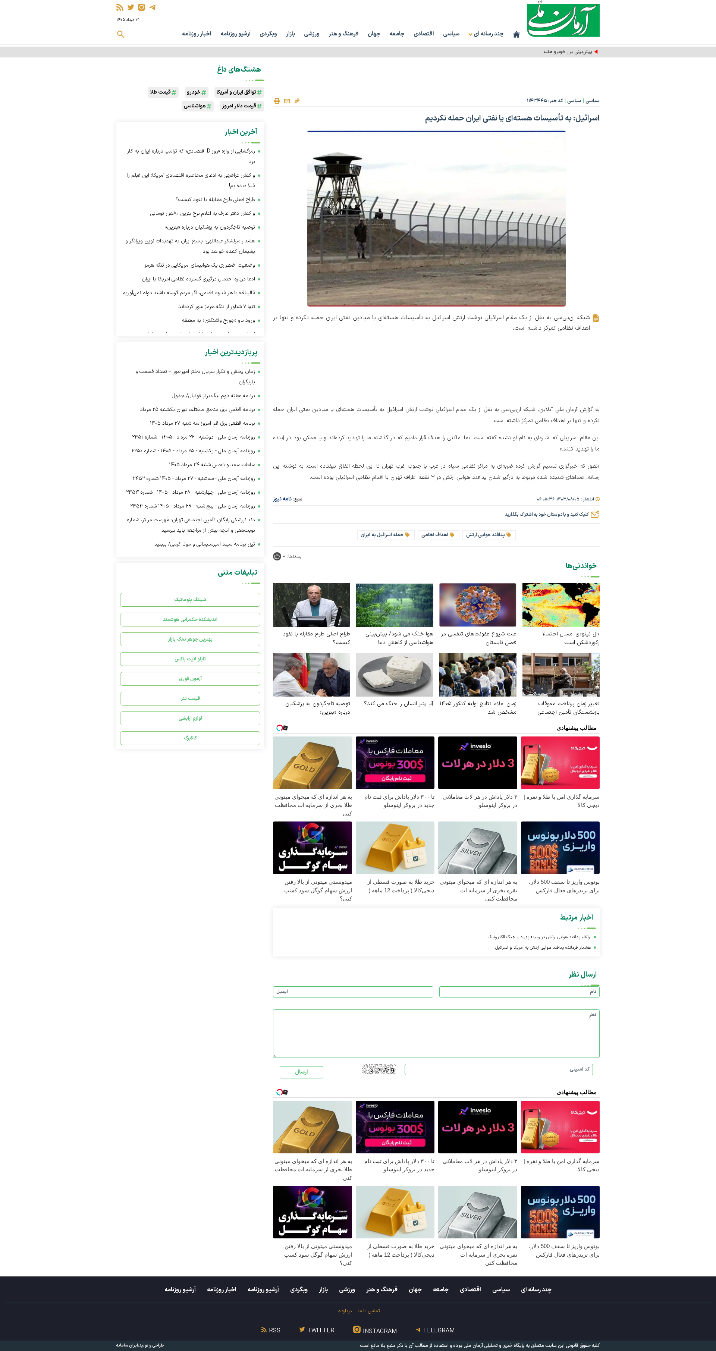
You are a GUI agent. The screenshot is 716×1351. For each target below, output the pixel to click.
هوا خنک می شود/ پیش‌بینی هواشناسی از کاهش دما (399, 638)
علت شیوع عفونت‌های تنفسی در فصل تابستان (478, 638)
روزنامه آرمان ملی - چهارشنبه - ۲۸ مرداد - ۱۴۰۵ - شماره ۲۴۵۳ (190, 492)
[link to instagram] (141, 7)
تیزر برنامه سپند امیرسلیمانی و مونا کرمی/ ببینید (204, 544)
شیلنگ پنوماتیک (190, 599)
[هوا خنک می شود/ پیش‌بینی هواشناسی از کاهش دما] (394, 604)
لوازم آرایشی (190, 718)
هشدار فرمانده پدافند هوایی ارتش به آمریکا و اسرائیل (543, 947)
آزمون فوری (190, 678)
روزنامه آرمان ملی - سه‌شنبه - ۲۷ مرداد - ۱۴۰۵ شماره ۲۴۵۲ (194, 479)
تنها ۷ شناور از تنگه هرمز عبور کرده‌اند (216, 307)
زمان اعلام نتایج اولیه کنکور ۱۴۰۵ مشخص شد (478, 708)
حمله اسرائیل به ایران (382, 535)
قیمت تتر (190, 698)
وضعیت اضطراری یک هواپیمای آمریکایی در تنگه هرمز (199, 265)
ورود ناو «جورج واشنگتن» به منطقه (218, 320)
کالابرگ (190, 738)
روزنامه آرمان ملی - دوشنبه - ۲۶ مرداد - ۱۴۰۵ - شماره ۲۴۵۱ (193, 437)
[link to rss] (119, 7)
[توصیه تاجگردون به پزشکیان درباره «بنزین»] (311, 674)
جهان (374, 34)
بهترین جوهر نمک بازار (190, 639)
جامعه (397, 34)
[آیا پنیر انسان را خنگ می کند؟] (394, 674)
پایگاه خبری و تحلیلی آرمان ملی (494, 1346)
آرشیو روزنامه (235, 34)
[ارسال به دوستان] (287, 101)
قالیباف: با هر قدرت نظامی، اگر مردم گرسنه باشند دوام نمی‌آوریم (188, 293)
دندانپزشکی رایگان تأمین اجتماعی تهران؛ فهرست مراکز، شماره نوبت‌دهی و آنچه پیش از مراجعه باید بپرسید (191, 525)
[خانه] (516, 34)
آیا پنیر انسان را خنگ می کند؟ (398, 704)
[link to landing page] (563, 18)
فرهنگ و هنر (344, 34)
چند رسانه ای (536, 1289)
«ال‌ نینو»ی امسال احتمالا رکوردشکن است (571, 638)
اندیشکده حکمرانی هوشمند (190, 619)
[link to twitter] (130, 7)
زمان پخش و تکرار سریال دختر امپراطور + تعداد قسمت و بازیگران (195, 377)
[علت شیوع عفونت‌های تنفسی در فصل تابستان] (477, 604)
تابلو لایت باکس (190, 659)
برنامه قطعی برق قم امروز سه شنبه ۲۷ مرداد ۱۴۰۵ (202, 423)
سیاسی (451, 34)
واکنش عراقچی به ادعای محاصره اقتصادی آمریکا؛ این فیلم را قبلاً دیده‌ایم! (191, 181)
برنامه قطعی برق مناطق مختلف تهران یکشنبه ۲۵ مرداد (197, 410)
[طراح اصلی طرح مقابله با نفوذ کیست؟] (311, 604)
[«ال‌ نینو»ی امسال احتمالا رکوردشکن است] (561, 604)
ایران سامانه (127, 1345)
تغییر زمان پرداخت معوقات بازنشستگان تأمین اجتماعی (568, 708)
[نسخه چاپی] (276, 101)
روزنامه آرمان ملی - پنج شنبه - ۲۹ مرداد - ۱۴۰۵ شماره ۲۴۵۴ (192, 506)
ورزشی (312, 34)
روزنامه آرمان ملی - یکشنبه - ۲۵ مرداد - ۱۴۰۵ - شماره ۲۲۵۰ (193, 451)
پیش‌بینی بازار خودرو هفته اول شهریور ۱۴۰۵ (550, 52)
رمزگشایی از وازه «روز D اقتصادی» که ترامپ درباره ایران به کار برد (191, 156)
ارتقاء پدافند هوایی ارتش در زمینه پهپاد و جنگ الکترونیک (539, 937)
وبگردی (268, 34)
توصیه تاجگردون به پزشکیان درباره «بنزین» (317, 708)
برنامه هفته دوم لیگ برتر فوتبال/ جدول (213, 396)
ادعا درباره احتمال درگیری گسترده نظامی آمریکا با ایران (197, 279)
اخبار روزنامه (196, 34)
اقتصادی (424, 34)
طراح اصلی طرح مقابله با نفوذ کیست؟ (316, 638)
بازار (290, 34)
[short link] (297, 100)
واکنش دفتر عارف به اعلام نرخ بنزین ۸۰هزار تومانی (202, 213)
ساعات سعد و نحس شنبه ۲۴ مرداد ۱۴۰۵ (212, 465)
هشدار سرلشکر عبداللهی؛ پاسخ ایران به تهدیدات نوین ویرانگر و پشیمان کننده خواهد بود (190, 246)
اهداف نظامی (434, 535)
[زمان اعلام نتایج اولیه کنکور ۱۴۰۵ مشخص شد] (477, 674)
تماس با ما (369, 1311)
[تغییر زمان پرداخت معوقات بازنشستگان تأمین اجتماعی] (561, 674)
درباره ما (344, 1311)
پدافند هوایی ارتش (485, 535)
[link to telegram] (152, 7)
